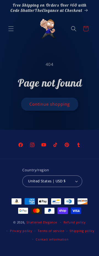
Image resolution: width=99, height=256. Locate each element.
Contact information (52, 239)
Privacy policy (21, 231)
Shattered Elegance (41, 222)
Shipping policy (82, 231)
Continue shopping (49, 104)
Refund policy (75, 222)
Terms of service (51, 231)
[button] (11, 29)
